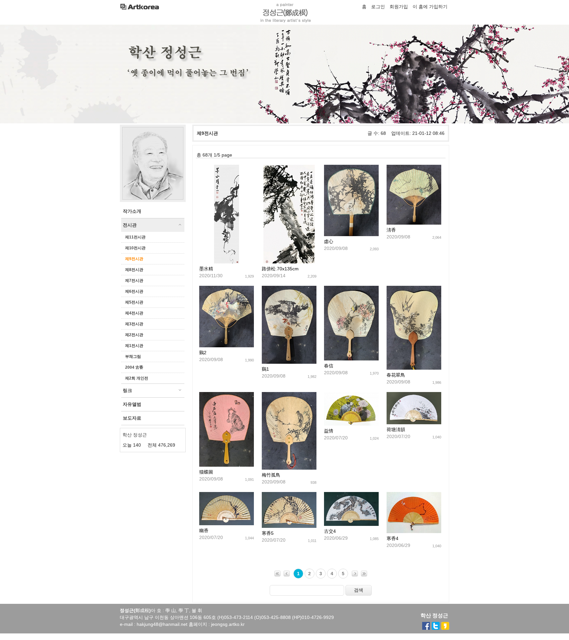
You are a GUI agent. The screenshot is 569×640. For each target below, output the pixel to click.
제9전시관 (134, 259)
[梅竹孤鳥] (289, 468)
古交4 (330, 531)
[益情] (351, 424)
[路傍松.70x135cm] (289, 261)
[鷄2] (226, 345)
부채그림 (133, 356)
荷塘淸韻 (396, 429)
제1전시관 (134, 345)
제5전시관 (134, 302)
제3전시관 (134, 324)
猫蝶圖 (206, 472)
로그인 (378, 6)
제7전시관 (134, 280)
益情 (328, 430)
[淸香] (414, 223)
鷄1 (265, 369)
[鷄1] (289, 362)
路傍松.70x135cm (280, 268)
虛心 (328, 241)
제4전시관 (134, 313)
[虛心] (351, 234)
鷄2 (202, 352)
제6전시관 (134, 291)
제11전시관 (135, 237)
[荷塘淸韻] (414, 422)
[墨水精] (226, 261)
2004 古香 (134, 367)
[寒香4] (414, 531)
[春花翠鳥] (414, 368)
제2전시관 (134, 334)
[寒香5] (289, 526)
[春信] (351, 358)
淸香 (391, 230)
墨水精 (206, 268)
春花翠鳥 (396, 375)
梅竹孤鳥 (271, 475)
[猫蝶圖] (226, 465)
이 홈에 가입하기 (430, 6)
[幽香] (226, 523)
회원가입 (399, 6)
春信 (328, 365)
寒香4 (392, 538)
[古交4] (351, 524)
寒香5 (268, 533)
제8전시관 (134, 269)
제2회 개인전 (136, 378)
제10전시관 (135, 248)
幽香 (203, 530)
